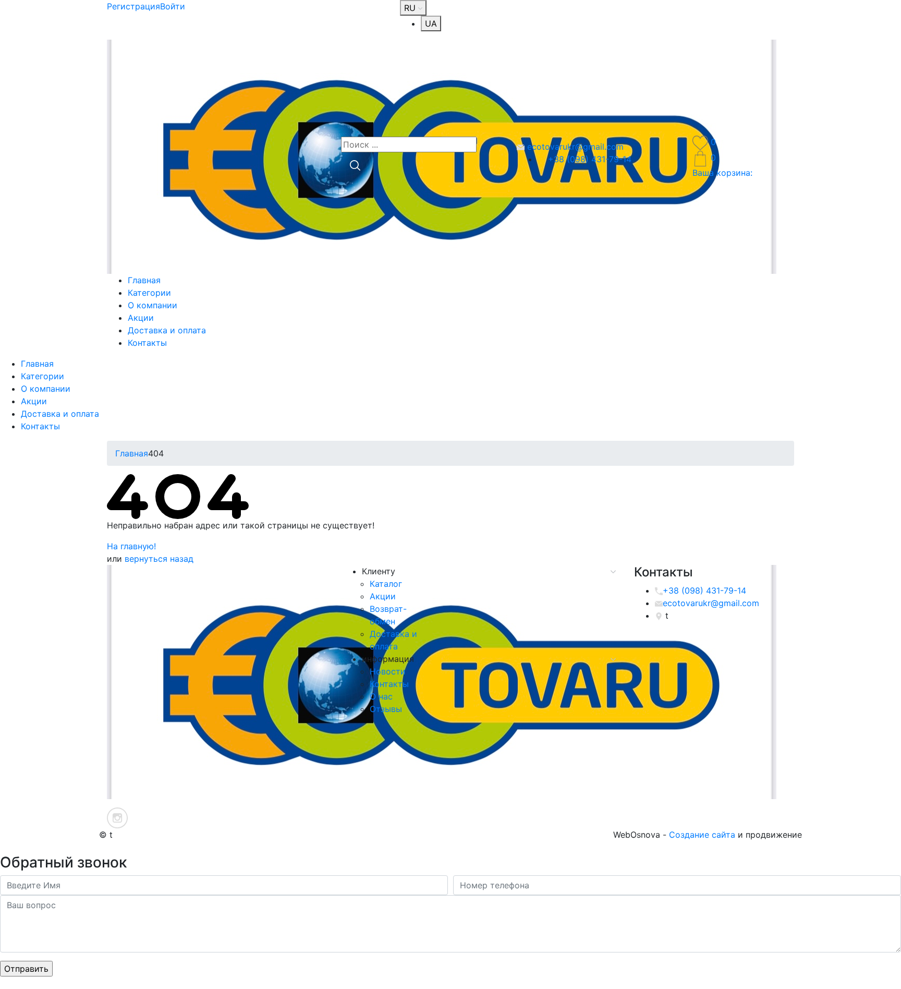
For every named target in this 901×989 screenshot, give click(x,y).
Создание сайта (702, 834)
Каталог (386, 583)
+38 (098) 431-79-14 (588, 159)
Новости (388, 671)
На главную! (131, 546)
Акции (141, 317)
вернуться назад (159, 558)
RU (411, 8)
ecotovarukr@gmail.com (574, 146)
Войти (172, 6)
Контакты (147, 342)
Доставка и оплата (167, 330)
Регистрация (133, 6)
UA (431, 23)
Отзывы (386, 709)
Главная (144, 280)
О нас (381, 696)
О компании (152, 305)
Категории (149, 292)
